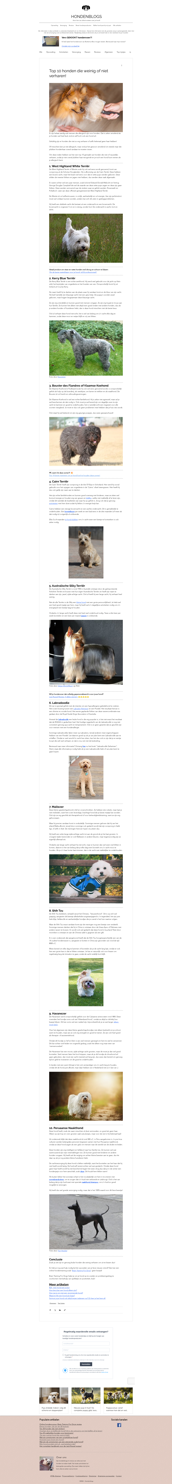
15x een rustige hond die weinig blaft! (55, 1435)
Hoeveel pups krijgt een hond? (52, 1440)
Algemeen (109, 52)
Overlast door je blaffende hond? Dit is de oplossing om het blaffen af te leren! (71, 1431)
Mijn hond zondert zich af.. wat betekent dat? (58, 1444)
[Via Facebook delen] (50, 1310)
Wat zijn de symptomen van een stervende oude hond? (61, 1442)
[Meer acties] (121, 65)
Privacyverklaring (68, 1476)
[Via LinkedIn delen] (60, 1310)
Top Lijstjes (61, 1303)
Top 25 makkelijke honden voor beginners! (56, 1433)
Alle (40, 52)
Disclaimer (92, 1476)
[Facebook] (119, 1425)
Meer (119, 52)
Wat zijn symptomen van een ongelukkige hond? (59, 1437)
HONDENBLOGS (86, 16)
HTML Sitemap (55, 1476)
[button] (130, 52)
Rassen (87, 52)
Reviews (97, 52)
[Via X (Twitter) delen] (55, 1310)
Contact (119, 1476)
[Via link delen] (65, 1310)
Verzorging (76, 52)
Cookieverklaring (81, 1476)
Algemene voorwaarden (106, 1476)
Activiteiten (63, 52)
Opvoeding (50, 52)
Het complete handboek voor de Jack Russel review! (61, 1446)
